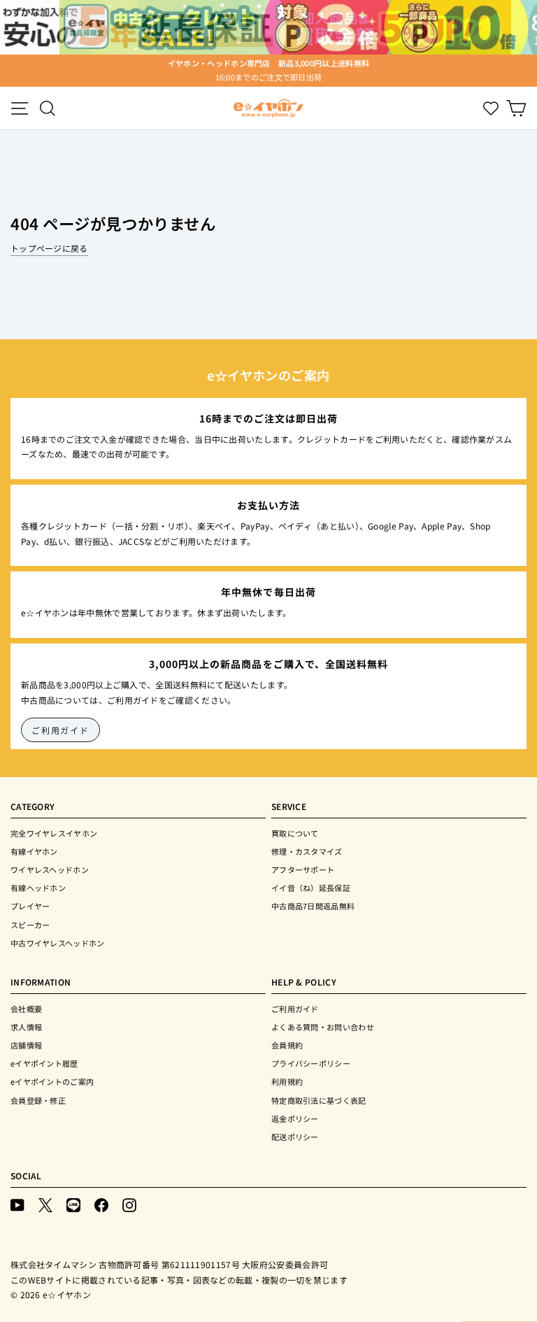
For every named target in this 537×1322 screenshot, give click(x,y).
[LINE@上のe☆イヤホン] (73, 1204)
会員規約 (287, 1045)
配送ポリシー (295, 1136)
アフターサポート (302, 869)
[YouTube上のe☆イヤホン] (17, 1204)
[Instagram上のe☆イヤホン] (129, 1204)
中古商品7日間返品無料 (313, 905)
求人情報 (26, 1026)
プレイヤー (30, 905)
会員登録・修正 (38, 1100)
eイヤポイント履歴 (44, 1063)
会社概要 (26, 1008)
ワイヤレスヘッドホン (49, 869)
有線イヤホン (34, 851)
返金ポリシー (295, 1118)
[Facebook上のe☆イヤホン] (101, 1204)
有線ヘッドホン (38, 887)
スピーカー (30, 924)
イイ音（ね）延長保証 (310, 887)
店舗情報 (26, 1045)
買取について (295, 833)
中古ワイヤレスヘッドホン (57, 942)
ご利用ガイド (60, 730)
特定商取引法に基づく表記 (318, 1100)
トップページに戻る (49, 248)
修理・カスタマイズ (307, 851)
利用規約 (287, 1081)
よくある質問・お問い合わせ (322, 1026)
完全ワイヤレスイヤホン (53, 833)
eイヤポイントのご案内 (52, 1081)
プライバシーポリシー (310, 1063)
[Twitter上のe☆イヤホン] (45, 1204)
